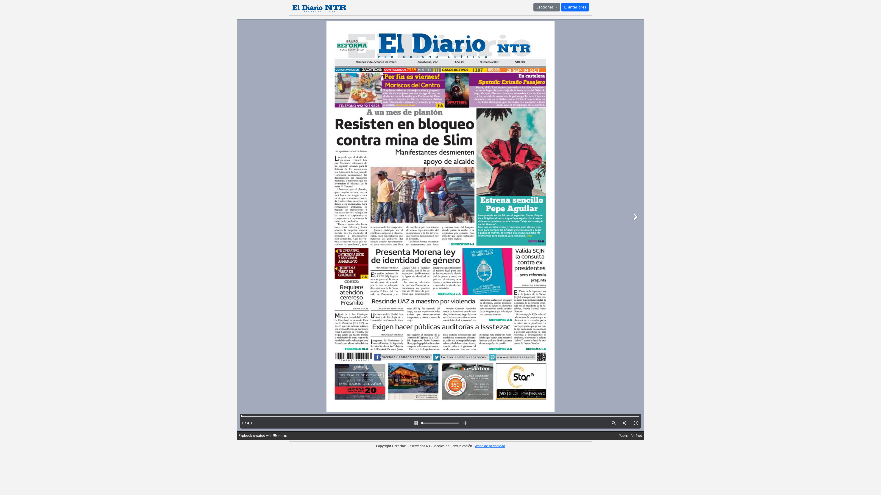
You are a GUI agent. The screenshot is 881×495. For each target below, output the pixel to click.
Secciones (545, 7)
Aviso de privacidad (490, 446)
